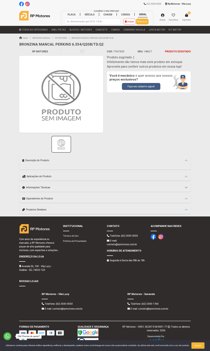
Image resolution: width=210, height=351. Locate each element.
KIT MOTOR (175, 29)
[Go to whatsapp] (7, 336)
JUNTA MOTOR (157, 29)
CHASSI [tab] (107, 14)
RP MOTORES (61, 38)
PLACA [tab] (72, 14)
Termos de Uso (71, 236)
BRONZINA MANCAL (41, 38)
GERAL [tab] (143, 14)
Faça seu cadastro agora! (141, 86)
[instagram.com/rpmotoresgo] (27, 4)
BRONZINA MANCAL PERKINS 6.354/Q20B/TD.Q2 (93, 38)
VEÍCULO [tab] (90, 14)
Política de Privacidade (74, 241)
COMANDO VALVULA (134, 29)
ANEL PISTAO (59, 29)
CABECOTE (101, 29)
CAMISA (115, 29)
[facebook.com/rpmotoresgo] (21, 4)
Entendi (198, 345)
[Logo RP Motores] (34, 15)
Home (25, 38)
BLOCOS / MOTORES (81, 29)
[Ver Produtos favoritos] (173, 15)
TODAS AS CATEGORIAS (34, 29)
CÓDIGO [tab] (125, 14)
